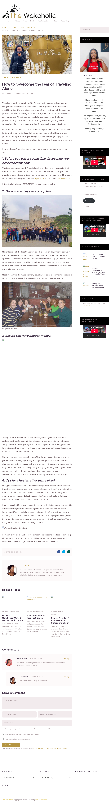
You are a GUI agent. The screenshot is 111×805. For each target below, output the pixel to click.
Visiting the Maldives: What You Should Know (97, 285)
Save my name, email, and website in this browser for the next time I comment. (33, 729)
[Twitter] (15, 791)
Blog (55, 21)
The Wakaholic (7, 800)
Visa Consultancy (44, 21)
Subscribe (89, 201)
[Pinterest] (103, 799)
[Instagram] (9, 791)
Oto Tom (6, 93)
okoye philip (21, 658)
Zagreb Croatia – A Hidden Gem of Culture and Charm (60, 620)
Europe (54, 612)
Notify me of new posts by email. (18, 739)
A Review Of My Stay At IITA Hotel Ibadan (98, 256)
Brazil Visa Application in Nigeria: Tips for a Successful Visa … (98, 271)
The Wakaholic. (65, 178)
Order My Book (28, 21)
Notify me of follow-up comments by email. (22, 734)
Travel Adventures (12, 78)
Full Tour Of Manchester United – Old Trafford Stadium (12, 618)
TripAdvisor (39, 178)
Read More (6, 634)
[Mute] (101, 167)
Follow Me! (86, 306)
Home (9, 21)
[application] (94, 162)
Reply (66, 658)
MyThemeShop (41, 800)
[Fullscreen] (104, 167)
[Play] (86, 167)
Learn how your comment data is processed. (50, 748)
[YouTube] (21, 791)
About (17, 21)
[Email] (26, 791)
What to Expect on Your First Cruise (36, 616)
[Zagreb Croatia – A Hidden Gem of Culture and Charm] (61, 602)
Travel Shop (65, 21)
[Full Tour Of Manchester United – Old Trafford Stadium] (12, 602)
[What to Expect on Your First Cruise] (37, 602)
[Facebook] (4, 791)
